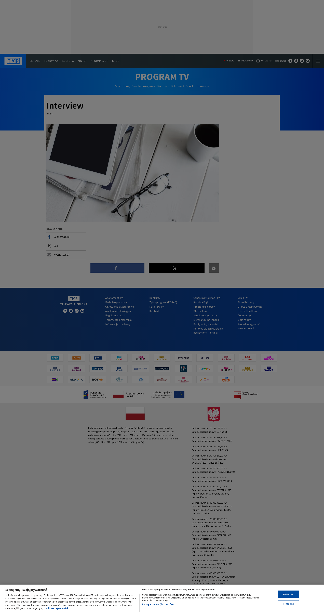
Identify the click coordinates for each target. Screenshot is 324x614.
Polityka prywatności (57, 608)
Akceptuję (288, 594)
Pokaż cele (288, 603)
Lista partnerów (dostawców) (158, 604)
